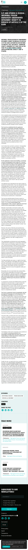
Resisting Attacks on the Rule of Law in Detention (13, 475)
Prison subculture (18, 395)
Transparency (4, 533)
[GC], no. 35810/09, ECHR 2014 (15, 108)
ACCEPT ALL (6, 546)
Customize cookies (15, 546)
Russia (3, 404)
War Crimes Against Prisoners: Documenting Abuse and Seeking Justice (14, 440)
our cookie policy (9, 544)
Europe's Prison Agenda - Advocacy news (12, 504)
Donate (4, 524)
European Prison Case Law (9, 502)
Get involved (4, 521)
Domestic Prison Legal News (9, 500)
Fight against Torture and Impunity (16, 10)
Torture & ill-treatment (7, 398)
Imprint (3, 531)
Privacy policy (4, 528)
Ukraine (9, 427)
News (4, 456)
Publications (5, 10)
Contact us (4, 513)
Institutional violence (7, 395)
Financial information (6, 535)
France (4, 464)
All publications (5, 6)
